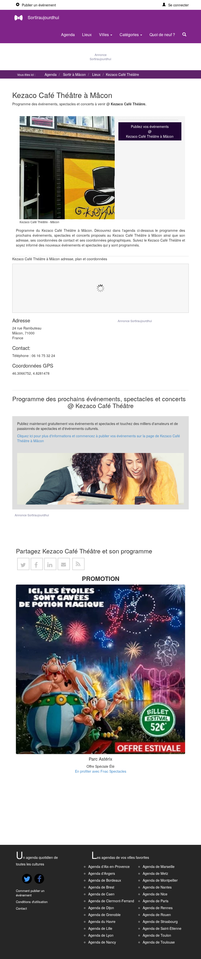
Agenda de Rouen (157, 914)
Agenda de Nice (155, 893)
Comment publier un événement (30, 893)
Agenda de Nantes (157, 887)
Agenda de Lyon (100, 935)
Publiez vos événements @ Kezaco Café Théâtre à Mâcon (150, 131)
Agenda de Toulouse (159, 942)
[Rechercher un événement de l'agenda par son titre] (185, 34)
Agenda (68, 34)
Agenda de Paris (155, 900)
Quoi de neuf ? (162, 34)
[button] (175, 5)
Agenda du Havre (101, 921)
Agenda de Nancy (102, 942)
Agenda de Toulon (157, 935)
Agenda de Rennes (158, 907)
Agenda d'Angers (101, 873)
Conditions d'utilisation (32, 901)
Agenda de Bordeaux (104, 880)
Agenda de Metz (155, 873)
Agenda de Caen (101, 893)
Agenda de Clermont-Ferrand (111, 900)
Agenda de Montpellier (160, 880)
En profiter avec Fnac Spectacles (100, 771)
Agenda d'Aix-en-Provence (109, 866)
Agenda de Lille (100, 928)
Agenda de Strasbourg (160, 921)
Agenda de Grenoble (104, 914)
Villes (104, 34)
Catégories (130, 34)
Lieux (87, 34)
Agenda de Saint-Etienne (162, 928)
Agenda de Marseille (159, 866)
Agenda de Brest (101, 887)
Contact (21, 908)
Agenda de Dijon (101, 907)
